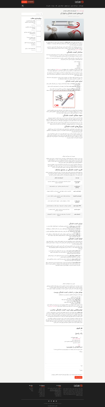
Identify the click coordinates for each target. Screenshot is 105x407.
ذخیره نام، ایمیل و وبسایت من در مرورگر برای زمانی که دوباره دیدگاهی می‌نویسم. (66, 374)
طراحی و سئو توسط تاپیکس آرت (52, 405)
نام (81, 365)
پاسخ (79, 344)
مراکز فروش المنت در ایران (30, 48)
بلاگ (56, 5)
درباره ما (52, 5)
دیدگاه (80, 351)
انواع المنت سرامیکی (53, 306)
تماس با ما (48, 5)
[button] (22, 5)
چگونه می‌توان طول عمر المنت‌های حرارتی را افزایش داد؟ (30, 22)
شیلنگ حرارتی (60, 5)
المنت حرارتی (78, 49)
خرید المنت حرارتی (74, 5)
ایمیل (81, 370)
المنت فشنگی (58, 69)
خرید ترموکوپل (67, 5)
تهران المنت (81, 5)
